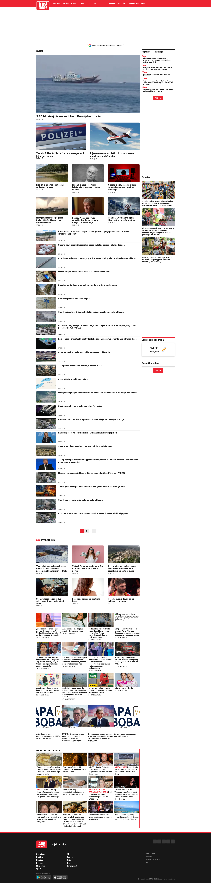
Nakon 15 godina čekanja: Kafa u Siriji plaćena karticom (84, 272)
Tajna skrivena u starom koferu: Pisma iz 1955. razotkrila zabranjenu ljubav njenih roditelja (51, 568)
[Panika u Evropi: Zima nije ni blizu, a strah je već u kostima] (124, 206)
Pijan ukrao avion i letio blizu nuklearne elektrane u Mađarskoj (112, 155)
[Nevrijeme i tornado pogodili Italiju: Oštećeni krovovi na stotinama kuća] (52, 206)
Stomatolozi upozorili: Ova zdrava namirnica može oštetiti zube (50, 601)
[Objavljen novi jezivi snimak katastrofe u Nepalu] (46, 504)
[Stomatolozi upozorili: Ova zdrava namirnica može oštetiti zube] (52, 587)
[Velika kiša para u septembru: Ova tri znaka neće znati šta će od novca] (88, 554)
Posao (149, 862)
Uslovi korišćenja (153, 859)
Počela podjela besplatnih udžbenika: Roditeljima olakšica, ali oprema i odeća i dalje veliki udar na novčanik (157, 203)
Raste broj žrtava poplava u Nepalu (74, 298)
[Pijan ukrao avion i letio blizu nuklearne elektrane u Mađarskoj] (115, 136)
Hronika (74, 3)
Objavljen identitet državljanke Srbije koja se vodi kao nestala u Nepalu (91, 312)
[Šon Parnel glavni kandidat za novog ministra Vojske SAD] (46, 450)
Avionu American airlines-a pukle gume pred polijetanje (84, 352)
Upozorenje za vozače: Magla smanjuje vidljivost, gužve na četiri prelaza (157, 68)
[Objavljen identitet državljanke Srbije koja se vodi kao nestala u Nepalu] (46, 316)
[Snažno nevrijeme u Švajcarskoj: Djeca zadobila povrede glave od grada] (46, 249)
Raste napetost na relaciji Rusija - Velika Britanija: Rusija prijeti (87, 433)
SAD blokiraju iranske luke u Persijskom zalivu (69, 116)
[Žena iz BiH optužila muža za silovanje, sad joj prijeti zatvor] (61, 136)
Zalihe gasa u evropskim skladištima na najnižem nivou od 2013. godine (91, 486)
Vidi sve (158, 98)
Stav (143, 3)
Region (112, 3)
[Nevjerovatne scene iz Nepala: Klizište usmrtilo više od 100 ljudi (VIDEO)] (46, 477)
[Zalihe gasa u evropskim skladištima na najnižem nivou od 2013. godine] (46, 490)
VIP (105, 3)
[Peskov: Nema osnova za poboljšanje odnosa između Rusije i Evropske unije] (88, 206)
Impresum (150, 856)
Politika (82, 3)
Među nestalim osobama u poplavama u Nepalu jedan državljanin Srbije (91, 419)
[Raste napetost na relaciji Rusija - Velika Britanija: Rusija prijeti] (46, 437)
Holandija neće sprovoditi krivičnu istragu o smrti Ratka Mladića (86, 187)
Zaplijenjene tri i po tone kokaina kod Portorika (80, 406)
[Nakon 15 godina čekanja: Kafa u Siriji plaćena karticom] (46, 276)
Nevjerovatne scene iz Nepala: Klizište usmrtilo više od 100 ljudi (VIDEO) (91, 473)
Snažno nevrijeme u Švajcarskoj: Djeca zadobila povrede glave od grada (91, 245)
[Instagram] (168, 841)
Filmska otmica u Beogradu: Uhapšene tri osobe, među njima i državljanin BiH (157, 60)
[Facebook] (155, 841)
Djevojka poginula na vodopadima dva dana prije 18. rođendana (87, 285)
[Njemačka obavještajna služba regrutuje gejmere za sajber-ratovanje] (124, 173)
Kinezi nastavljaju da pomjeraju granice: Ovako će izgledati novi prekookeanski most (97, 258)
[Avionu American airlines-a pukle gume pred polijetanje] (46, 356)
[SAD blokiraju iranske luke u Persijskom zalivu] (88, 84)
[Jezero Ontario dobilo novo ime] (46, 383)
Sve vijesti (57, 3)
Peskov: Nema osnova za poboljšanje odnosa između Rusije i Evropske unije (85, 220)
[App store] (60, 877)
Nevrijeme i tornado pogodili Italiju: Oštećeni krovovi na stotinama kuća (49, 220)
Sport (100, 3)
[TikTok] (164, 841)
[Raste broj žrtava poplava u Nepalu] (46, 303)
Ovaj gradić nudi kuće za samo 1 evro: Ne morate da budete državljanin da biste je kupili (123, 568)
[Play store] (43, 877)
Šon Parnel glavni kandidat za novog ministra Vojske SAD (85, 446)
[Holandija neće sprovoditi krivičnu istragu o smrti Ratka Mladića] (88, 173)
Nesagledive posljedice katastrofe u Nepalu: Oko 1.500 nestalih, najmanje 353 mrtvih (97, 392)
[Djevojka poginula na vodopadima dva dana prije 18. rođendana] (46, 289)
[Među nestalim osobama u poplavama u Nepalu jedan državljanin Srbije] (46, 423)
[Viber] (173, 841)
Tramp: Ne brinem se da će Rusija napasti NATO (80, 366)
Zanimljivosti (134, 3)
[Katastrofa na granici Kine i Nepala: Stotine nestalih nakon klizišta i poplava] (46, 517)
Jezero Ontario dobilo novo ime (73, 379)
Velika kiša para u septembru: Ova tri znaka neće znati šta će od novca (87, 568)
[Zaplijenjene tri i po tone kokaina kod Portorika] (46, 410)
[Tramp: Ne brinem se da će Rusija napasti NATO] (46, 370)
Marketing (150, 853)
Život (125, 3)
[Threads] (159, 841)
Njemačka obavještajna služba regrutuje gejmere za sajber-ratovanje (122, 187)
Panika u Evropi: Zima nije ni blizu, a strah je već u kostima (121, 219)
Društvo (66, 3)
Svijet (119, 3)
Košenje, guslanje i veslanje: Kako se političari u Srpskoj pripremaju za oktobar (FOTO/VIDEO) (157, 259)
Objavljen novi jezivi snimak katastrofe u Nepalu (80, 500)
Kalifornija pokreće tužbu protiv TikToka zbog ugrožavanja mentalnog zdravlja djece (97, 339)
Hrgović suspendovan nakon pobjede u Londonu (121, 600)
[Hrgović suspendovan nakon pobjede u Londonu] (124, 587)
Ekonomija (92, 3)
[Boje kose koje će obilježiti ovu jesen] (88, 587)
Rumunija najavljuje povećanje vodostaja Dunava (50, 186)
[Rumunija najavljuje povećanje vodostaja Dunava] (52, 173)
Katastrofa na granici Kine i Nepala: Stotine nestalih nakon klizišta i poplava (93, 513)
